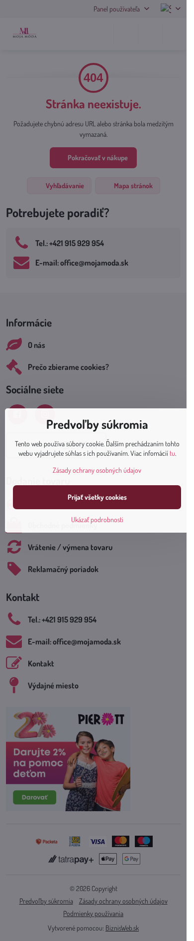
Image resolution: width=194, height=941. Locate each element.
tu (172, 453)
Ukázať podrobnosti (97, 519)
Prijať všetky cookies (97, 497)
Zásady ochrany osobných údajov (97, 470)
